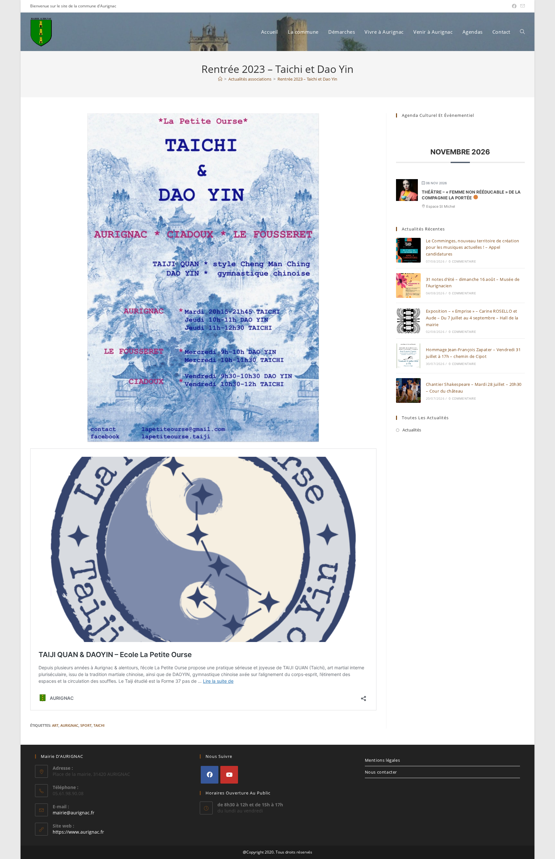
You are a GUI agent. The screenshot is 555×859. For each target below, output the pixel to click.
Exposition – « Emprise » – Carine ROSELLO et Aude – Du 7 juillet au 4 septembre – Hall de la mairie (472, 317)
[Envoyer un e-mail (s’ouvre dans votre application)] (521, 6)
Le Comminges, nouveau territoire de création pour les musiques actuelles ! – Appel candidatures (472, 247)
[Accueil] (220, 79)
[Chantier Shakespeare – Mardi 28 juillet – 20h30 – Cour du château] (408, 390)
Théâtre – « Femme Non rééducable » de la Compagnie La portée (471, 194)
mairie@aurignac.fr (73, 813)
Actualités (411, 430)
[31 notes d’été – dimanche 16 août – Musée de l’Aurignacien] (408, 285)
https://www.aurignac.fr (78, 832)
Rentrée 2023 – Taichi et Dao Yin (307, 79)
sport (86, 725)
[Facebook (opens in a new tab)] (514, 6)
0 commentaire (462, 261)
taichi (98, 725)
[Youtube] (229, 775)
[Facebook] (209, 775)
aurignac (69, 725)
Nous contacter (381, 772)
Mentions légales (382, 760)
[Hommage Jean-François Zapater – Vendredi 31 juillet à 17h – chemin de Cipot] (408, 355)
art (55, 725)
